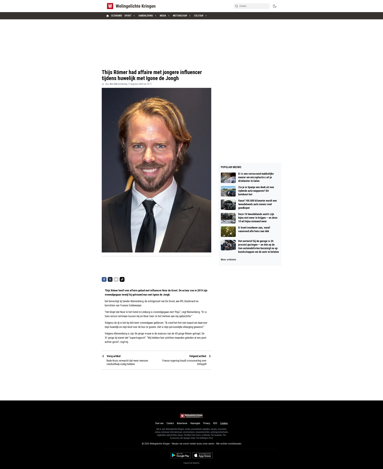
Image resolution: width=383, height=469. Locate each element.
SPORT (128, 15)
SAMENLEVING (145, 15)
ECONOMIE (116, 15)
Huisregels (195, 423)
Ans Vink (113, 84)
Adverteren (182, 423)
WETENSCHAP (180, 15)
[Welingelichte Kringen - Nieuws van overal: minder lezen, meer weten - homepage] (132, 6)
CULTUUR (198, 15)
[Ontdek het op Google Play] (180, 455)
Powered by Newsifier (192, 463)
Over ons (159, 423)
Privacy (206, 423)
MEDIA (163, 15)
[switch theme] (275, 6)
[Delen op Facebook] (104, 279)
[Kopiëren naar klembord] (122, 279)
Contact (170, 423)
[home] (107, 15)
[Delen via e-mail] (116, 279)
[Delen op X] (110, 279)
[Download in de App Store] (202, 455)
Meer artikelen (228, 259)
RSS (215, 423)
